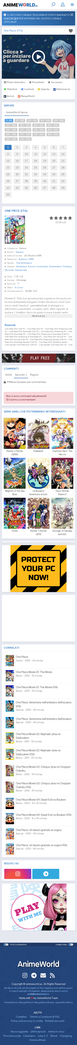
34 (53, 174)
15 (8, 160)
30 (17, 174)
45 (26, 187)
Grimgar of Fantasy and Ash (62, 532)
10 (26, 154)
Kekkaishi (38, 451)
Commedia (42, 266)
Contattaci (21, 1017)
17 (26, 160)
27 (53, 167)
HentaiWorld (11, 1002)
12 (44, 154)
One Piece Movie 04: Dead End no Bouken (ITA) (43, 814)
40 (44, 181)
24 (26, 167)
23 (17, 167)
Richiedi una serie (54, 1021)
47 (44, 187)
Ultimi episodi (38, 1031)
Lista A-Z (43, 1036)
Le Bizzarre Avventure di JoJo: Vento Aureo (38, 493)
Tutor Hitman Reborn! (62, 493)
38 (26, 181)
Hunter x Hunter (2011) (38, 532)
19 (44, 160)
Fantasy (67, 266)
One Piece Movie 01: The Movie (34, 672)
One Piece (22, 656)
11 (35, 154)
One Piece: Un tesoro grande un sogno (38, 830)
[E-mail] (43, 975)
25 (35, 167)
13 (53, 154)
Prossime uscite (12, 1036)
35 (62, 174)
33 (44, 174)
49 (62, 187)
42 (62, 181)
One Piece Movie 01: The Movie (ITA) (37, 687)
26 (44, 167)
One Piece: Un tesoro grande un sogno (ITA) (41, 845)
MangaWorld (26, 1002)
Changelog (66, 1036)
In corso (19, 287)
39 (35, 181)
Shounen (9, 270)
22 (8, 167)
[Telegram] (45, 874)
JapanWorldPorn (64, 1002)
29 (8, 174)
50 (8, 194)
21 (62, 160)
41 (53, 181)
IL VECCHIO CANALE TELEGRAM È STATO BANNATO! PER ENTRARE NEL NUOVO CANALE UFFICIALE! (37, 18)
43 (8, 187)
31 (26, 174)
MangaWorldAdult (44, 1002)
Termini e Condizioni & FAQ (44, 1017)
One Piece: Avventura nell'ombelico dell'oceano (43, 718)
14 (62, 154)
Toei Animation (24, 262)
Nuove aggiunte (19, 1031)
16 (17, 160)
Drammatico (55, 266)
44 (17, 187)
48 (53, 187)
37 (17, 181)
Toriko (15, 530)
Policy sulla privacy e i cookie (27, 1021)
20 (53, 160)
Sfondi (53, 1036)
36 (8, 181)
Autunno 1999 (26, 259)
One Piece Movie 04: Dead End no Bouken (41, 799)
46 (35, 187)
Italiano (20, 252)
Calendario (29, 1036)
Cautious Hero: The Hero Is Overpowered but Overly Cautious (62, 453)
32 (35, 174)
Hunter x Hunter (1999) (14, 453)
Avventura (21, 266)
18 (35, 160)
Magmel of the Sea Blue (14, 493)
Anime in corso (56, 1031)
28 (62, 167)
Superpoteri (21, 270)
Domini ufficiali (38, 1040)
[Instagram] (17, 874)
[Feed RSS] (52, 975)
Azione (31, 266)
